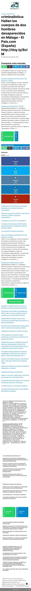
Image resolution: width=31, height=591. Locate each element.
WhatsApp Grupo (8, 136)
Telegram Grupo (21, 292)
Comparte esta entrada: (8, 145)
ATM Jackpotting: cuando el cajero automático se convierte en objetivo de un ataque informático (14, 337)
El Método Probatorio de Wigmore (12, 372)
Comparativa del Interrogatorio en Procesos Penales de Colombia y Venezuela (15, 491)
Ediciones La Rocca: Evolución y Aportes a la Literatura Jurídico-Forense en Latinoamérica (15, 215)
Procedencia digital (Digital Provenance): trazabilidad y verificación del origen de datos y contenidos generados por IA (14, 353)
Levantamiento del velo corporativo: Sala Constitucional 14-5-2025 (14, 553)
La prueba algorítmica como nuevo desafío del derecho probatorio (15, 497)
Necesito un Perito (15, 301)
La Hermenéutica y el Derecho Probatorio (14, 385)
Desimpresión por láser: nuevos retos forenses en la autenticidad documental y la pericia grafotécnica (15, 320)
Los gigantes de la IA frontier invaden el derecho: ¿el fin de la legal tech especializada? (14, 470)
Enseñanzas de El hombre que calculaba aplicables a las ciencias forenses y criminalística (14, 208)
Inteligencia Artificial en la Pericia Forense (14, 331)
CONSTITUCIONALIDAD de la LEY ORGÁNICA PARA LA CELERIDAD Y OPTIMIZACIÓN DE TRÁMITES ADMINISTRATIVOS (12, 548)
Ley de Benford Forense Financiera (12, 231)
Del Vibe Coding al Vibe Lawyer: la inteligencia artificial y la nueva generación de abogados (15, 475)
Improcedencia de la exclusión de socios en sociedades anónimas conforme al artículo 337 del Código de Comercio (15, 558)
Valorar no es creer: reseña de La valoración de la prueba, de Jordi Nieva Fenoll (15, 487)
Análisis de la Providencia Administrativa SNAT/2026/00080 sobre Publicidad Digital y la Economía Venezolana (15, 460)
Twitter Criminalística (8, 14)
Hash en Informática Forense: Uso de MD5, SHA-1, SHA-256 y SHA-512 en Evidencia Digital (15, 361)
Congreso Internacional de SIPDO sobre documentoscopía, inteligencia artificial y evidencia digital (14, 226)
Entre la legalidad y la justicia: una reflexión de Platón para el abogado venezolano (15, 538)
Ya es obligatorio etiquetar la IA (11, 455)
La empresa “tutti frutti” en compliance (13, 220)
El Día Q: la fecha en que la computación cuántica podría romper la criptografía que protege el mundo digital (15, 465)
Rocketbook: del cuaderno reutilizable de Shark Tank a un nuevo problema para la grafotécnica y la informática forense (14, 313)
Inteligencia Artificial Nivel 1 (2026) (12, 106)
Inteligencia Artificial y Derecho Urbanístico (15, 535)
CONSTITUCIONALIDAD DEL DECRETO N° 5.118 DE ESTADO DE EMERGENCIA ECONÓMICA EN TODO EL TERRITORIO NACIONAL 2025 (14, 564)
